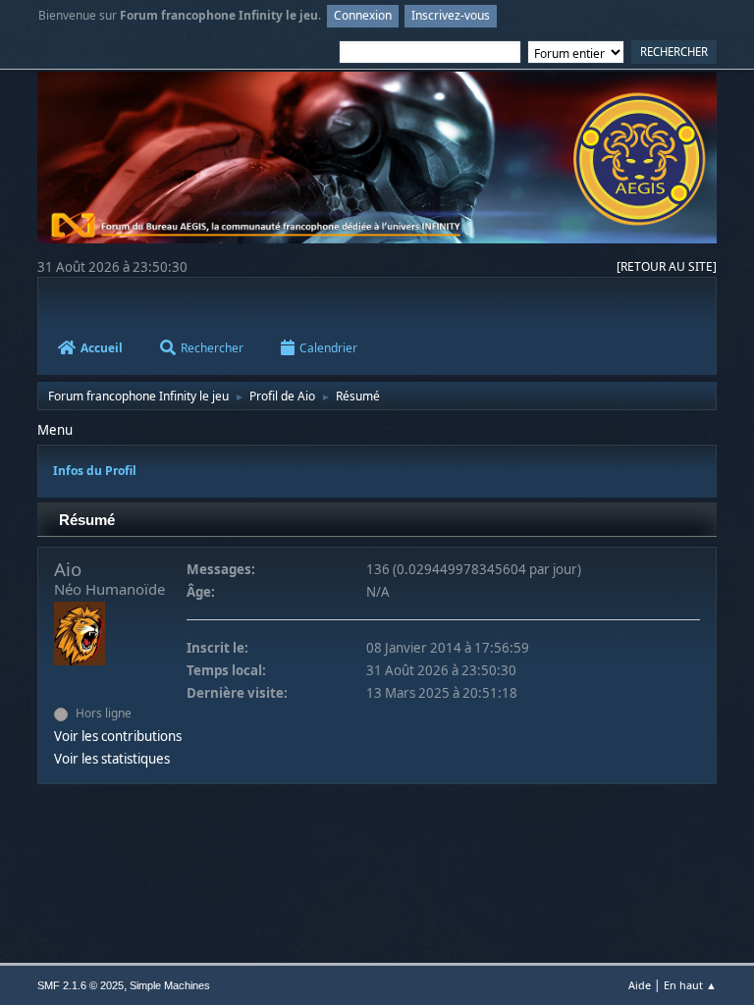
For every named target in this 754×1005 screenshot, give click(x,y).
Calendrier (328, 348)
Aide (639, 985)
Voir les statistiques (112, 758)
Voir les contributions (118, 736)
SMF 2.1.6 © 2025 (80, 985)
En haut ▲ (690, 985)
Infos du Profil (94, 470)
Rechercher (212, 348)
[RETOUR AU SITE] (667, 266)
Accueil (102, 348)
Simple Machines (170, 985)
